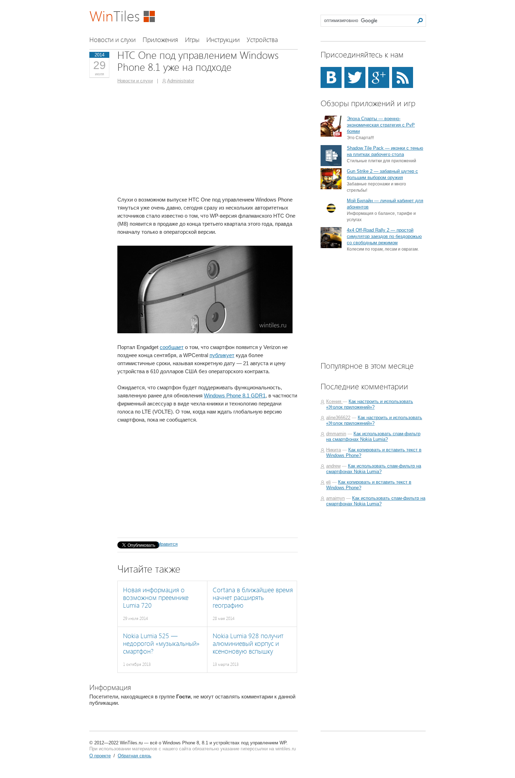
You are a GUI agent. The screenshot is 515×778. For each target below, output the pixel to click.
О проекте (100, 755)
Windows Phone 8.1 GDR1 (235, 395)
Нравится (168, 544)
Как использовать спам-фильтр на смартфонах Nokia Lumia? (373, 436)
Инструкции (223, 40)
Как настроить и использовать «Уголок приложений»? (369, 404)
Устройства (262, 40)
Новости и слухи (112, 40)
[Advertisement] (176, 139)
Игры (192, 40)
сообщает (172, 347)
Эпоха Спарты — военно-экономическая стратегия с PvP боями (381, 125)
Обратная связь (134, 755)
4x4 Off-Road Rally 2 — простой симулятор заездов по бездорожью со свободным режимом (384, 236)
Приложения (160, 40)
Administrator (180, 80)
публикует (222, 355)
